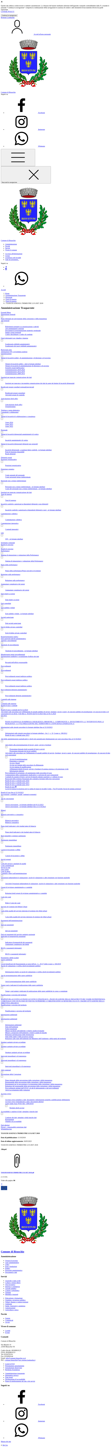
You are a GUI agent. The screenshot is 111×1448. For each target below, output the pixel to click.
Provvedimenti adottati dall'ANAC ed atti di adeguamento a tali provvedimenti (32, 1088)
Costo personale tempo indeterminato (18, 477)
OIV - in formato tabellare (14, 539)
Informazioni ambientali (9, 1015)
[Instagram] (6, 269)
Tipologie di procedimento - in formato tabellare (21, 651)
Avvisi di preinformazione (18, 759)
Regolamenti (9, 1119)
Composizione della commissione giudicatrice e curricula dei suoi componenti (31, 775)
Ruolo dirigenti (10, 454)
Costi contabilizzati (7, 866)
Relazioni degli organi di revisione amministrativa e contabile (26, 893)
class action (5, 869)
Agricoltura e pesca (11, 1310)
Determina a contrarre (17, 761)
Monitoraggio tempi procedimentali (13, 654)
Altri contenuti (6, 1070)
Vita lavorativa (10, 1285)
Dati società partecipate (13, 623)
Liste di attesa (5, 871)
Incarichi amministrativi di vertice (16, 440)
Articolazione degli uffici (9, 399)
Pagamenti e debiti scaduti (10, 958)
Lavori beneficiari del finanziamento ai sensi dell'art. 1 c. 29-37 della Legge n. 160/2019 (31, 964)
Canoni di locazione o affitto (10, 850)
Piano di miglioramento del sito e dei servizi (20, 1381)
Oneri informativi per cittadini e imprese (14, 338)
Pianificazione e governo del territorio (14, 995)
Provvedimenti (6, 666)
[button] (11, 244)
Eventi (7, 1332)
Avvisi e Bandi (15, 763)
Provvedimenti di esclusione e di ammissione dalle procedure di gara (28, 773)
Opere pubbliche (6, 960)
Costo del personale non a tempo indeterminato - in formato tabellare (28, 489)
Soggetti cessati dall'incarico (14, 368)
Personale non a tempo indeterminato (13, 481)
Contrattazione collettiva (9, 514)
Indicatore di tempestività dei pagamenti (18, 942)
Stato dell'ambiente (11, 1027)
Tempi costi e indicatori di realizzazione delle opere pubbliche (22, 985)
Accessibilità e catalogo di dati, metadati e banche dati (19, 1112)
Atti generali (5, 321)
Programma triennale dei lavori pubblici (23, 751)
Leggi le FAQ (10, 1364)
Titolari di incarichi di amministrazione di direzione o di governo (27, 366)
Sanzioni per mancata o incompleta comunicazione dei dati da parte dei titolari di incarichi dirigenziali (39, 383)
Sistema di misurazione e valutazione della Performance (20, 555)
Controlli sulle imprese (8, 699)
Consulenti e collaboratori (9, 412)
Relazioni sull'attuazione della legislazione (19, 1035)
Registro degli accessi (17, 1108)
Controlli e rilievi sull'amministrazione (14, 873)
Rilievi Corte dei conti (12, 903)
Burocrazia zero (6, 350)
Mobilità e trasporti (11, 1294)
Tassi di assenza (11, 299)
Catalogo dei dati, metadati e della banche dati (21, 1117)
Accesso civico (6, 1094)
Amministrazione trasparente (15, 1373)
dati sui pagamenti (11, 931)
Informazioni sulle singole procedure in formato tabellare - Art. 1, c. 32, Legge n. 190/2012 (36, 733)
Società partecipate (7, 617)
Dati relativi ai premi (8, 594)
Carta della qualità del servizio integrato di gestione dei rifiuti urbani (24, 911)
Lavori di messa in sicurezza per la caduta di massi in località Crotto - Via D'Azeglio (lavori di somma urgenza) (43, 789)
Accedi (3, 290)
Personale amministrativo (13, 1270)
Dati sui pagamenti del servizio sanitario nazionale (18, 934)
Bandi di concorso (7, 545)
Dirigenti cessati (6, 457)
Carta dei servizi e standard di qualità (13, 864)
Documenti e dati (11, 1272)
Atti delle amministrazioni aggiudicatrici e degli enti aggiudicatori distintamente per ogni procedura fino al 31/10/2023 (41, 739)
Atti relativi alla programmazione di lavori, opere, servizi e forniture (28, 745)
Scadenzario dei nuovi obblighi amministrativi (21, 346)
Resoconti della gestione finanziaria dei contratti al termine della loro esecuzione (32, 779)
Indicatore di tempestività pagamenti (13, 936)
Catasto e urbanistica (12, 1290)
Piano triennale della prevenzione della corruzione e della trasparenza (28, 1080)
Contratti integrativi (11, 529)
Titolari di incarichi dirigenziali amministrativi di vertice (20, 434)
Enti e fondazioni (11, 1266)
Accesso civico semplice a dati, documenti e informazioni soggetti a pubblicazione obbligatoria (37, 1100)
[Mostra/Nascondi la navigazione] (18, 157)
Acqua (7, 256)
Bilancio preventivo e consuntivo (12, 814)
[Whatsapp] (21, 286)
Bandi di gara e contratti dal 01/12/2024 (14, 710)
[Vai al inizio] (2, 1184)
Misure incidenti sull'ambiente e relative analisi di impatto (24, 1031)
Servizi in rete (5, 867)
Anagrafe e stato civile (12, 1281)
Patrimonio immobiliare (9, 840)
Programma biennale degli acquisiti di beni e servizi (27, 749)
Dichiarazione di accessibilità (15, 1379)
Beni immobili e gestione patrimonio (13, 836)
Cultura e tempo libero (12, 1283)
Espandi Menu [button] (6, 312)
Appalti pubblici (10, 1288)
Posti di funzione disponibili (14, 452)
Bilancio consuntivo (12, 822)
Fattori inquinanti (11, 1029)
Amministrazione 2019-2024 (15, 370)
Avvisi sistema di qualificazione (20, 767)
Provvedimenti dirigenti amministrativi (14, 690)
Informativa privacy (12, 1375)
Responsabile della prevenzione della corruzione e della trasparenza (28, 1082)
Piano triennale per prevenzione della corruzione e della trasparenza (24, 319)
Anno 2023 (9, 424)
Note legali (9, 1377)
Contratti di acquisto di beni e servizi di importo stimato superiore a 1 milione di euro (34, 777)
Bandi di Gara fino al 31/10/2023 (12, 792)
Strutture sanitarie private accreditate (13, 1042)
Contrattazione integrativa (9, 523)
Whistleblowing (6, 1129)
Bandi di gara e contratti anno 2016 (17, 781)
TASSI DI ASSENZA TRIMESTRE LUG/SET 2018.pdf (17, 1172)
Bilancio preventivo (12, 820)
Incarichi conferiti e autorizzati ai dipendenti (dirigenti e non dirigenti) (24, 504)
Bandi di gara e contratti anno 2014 (17, 785)
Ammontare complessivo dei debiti (17, 944)
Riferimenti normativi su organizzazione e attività (22, 327)
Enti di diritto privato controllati (11, 627)
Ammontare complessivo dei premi (13, 584)
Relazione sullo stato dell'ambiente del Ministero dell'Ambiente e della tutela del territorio (35, 1039)
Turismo (8, 1292)
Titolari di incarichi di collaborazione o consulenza (18, 416)
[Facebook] (6, 267)
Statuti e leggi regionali (13, 332)
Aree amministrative (12, 1263)
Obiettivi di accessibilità (13, 1121)
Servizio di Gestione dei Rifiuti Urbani (14, 907)
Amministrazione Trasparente (16, 295)
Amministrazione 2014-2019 (15, 372)
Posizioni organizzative (9, 459)
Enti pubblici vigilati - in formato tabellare (19, 614)
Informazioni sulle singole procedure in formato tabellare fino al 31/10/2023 (26, 727)
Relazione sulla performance (10, 574)
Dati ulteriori (5, 1125)
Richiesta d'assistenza (12, 1370)
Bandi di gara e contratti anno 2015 (17, 783)
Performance (5, 551)
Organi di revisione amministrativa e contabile (16, 887)
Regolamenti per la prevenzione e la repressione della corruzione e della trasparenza (33, 1084)
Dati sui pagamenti (7, 925)
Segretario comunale (8, 543)
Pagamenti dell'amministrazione (11, 921)
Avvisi (7, 1322)
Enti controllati (6, 603)
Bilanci (3, 810)
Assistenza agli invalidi (13, 258)
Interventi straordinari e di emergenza (13, 1056)
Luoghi (7, 1331)
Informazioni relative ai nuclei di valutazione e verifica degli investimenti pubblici (33, 972)
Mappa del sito (6, 1441)
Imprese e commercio (12, 1287)
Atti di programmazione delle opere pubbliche (16, 975)
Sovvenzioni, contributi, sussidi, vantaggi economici (18, 794)
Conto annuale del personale (15, 475)
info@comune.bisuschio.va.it (16, 1358)
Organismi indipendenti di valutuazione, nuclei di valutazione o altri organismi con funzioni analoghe (35, 878)
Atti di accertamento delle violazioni (17, 1090)
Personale (9, 297)
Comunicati (9, 1320)
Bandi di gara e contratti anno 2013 (17, 735)
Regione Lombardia (8, 17)
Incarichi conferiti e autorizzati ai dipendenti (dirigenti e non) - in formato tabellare (33, 510)
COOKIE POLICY (7, 11)
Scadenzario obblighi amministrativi (17, 344)
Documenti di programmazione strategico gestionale (23, 330)
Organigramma (10, 407)
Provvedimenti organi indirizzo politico (14, 680)
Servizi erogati (6, 859)
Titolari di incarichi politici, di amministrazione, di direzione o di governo (26, 358)
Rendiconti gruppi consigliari (15, 393)
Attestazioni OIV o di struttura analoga (14, 352)
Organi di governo (11, 1261)
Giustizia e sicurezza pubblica (15, 1300)
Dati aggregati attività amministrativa (13, 639)
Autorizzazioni (10, 1308)
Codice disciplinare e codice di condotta (18, 334)
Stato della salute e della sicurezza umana (19, 1037)
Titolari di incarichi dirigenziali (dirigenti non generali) (19, 444)
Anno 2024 (9, 422)
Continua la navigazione (9, 15)
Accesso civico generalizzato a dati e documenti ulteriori (24, 1102)
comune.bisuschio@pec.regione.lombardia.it (20, 1360)
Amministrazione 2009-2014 (15, 374)
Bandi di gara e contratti (9, 706)
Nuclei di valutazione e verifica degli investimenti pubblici (21, 966)
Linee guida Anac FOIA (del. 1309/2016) (19, 1104)
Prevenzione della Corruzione (11, 1074)
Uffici (7, 1264)
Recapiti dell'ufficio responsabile (16, 662)
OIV (2, 533)
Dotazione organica (7, 469)
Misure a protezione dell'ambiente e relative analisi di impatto (26, 1033)
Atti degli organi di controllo (15, 395)
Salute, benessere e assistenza (15, 1306)
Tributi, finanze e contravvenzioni (16, 1302)
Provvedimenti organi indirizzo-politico (18, 676)
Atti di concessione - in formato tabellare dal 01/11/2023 (24, 805)
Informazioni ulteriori (17, 771)
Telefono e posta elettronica (10, 410)
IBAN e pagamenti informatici (11, 948)
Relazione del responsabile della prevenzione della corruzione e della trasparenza (32, 1086)
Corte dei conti (6, 897)
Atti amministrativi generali (14, 329)
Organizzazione (6, 354)
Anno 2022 (9, 426)
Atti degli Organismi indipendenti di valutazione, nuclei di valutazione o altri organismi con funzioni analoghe (42, 884)
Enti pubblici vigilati (8, 608)
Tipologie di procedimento (10, 645)
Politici (7, 1268)
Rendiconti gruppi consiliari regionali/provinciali (17, 387)
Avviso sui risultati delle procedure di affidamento (26, 765)
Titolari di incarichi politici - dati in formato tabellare (23, 364)
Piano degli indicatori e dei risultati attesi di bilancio (18, 826)
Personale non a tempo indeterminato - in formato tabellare (25, 487)
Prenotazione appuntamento (14, 1366)
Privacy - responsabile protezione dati (13, 1127)
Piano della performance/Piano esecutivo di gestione (23, 571)
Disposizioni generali (8, 314)
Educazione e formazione (14, 1298)
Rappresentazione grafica (9, 637)
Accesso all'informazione (13, 254)
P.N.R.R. (4, 716)
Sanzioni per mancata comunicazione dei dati (16, 377)
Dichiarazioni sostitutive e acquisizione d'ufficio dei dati (20, 656)
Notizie (7, 1318)
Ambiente (8, 1304)
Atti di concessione (7, 799)
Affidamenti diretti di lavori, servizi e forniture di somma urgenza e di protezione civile (39, 769)
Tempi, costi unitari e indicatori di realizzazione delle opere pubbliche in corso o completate (36, 991)
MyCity (5, 1445)
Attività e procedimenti (8, 641)
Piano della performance (9, 565)
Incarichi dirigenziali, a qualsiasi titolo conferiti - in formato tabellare (28, 450)
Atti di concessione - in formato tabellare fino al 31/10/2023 (25, 807)
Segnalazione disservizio (13, 1368)
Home (7, 293)
